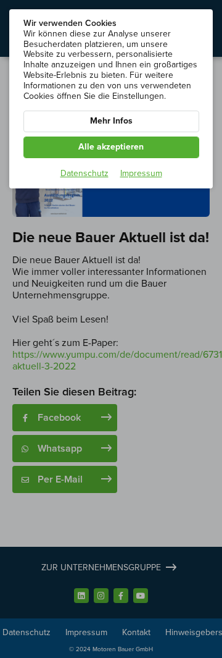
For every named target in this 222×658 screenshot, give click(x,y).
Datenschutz (84, 174)
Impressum (141, 174)
